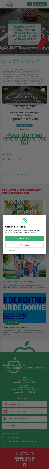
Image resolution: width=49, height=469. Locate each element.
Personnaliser (11, 250)
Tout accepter (24, 238)
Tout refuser (24, 245)
